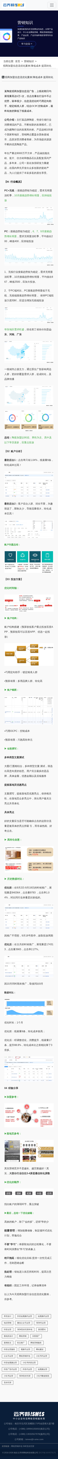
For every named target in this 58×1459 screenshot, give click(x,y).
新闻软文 (7, 1343)
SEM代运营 (41, 1323)
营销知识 (29, 61)
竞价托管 (7, 1382)
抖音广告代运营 (10, 1369)
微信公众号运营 (23, 1323)
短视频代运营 (43, 1316)
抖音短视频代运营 (24, 1316)
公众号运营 (8, 1356)
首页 (17, 61)
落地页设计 (8, 1336)
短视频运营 (42, 1369)
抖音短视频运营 (10, 1363)
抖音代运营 (27, 1369)
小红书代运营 (41, 1356)
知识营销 (7, 1323)
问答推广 (36, 1336)
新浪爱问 (42, 1329)
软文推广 (21, 1343)
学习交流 (25, 44)
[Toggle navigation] (51, 5)
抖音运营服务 (9, 1349)
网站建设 (39, 1349)
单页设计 (7, 1316)
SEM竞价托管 (24, 1376)
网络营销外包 (24, 1356)
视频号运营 (25, 1349)
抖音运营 (7, 1329)
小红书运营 (8, 1376)
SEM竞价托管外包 (24, 1329)
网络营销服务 (36, 1343)
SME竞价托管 (28, 1446)
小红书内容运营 (29, 1363)
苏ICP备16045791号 (47, 1453)
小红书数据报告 (42, 1376)
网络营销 (22, 1336)
